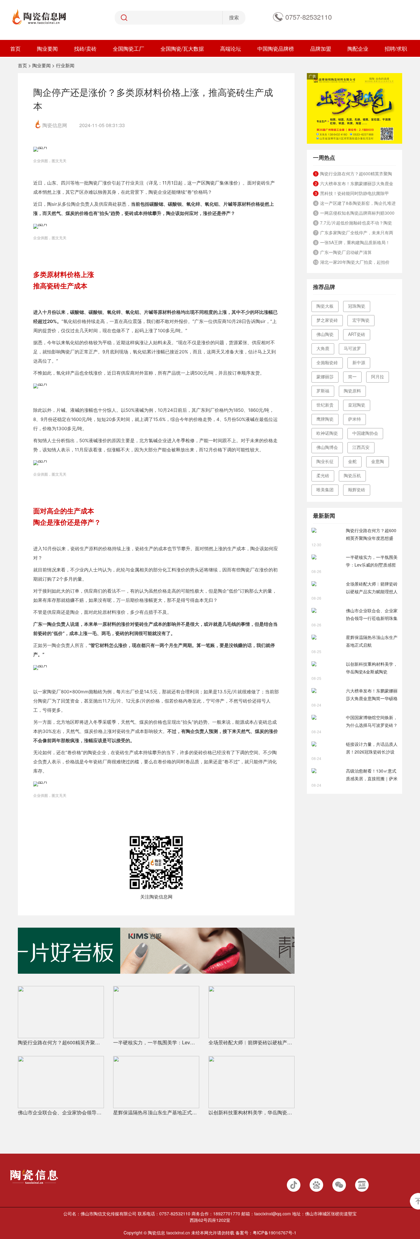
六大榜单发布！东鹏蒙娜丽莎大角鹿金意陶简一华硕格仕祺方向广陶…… (372, 695)
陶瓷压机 (352, 475)
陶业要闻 (47, 48)
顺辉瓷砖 (356, 489)
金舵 (352, 461)
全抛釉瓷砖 (327, 362)
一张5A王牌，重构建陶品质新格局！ (355, 242)
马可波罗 (352, 348)
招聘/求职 (396, 48)
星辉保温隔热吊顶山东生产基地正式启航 (156, 1112)
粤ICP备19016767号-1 (274, 1232)
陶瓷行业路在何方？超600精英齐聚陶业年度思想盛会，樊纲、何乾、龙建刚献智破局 (61, 1042)
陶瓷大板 (325, 306)
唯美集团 (325, 489)
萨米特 (354, 419)
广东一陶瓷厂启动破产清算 (346, 252)
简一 (352, 376)
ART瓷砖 (356, 334)
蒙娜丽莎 (325, 376)
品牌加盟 (320, 48)
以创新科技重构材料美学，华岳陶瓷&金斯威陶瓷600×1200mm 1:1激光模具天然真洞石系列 (251, 1112)
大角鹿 (322, 348)
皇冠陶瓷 (356, 405)
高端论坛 (230, 48)
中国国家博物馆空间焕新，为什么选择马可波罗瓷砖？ (372, 721)
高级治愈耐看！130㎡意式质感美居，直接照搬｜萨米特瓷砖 (372, 775)
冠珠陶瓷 (356, 306)
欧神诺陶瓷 (327, 433)
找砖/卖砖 (85, 48)
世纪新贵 (325, 405)
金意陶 (377, 461)
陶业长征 (325, 461)
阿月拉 (377, 376)
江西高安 (361, 447)
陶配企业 (357, 48)
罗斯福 (322, 391)
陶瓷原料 (352, 391)
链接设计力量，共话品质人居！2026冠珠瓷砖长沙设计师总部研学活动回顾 (372, 748)
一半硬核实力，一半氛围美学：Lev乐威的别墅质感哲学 (156, 1042)
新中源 (358, 362)
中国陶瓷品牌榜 (275, 48)
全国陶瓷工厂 (128, 48)
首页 (15, 48)
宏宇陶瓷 (361, 320)
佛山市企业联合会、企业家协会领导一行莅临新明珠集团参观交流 (61, 1112)
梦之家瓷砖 (327, 320)
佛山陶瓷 (325, 334)
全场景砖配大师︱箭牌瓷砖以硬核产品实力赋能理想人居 (251, 1042)
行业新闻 (65, 65)
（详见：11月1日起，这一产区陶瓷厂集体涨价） (193, 183)
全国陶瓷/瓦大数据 (182, 48)
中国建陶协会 (365, 433)
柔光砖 (322, 475)
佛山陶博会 (327, 447)
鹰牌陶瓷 (325, 419)
